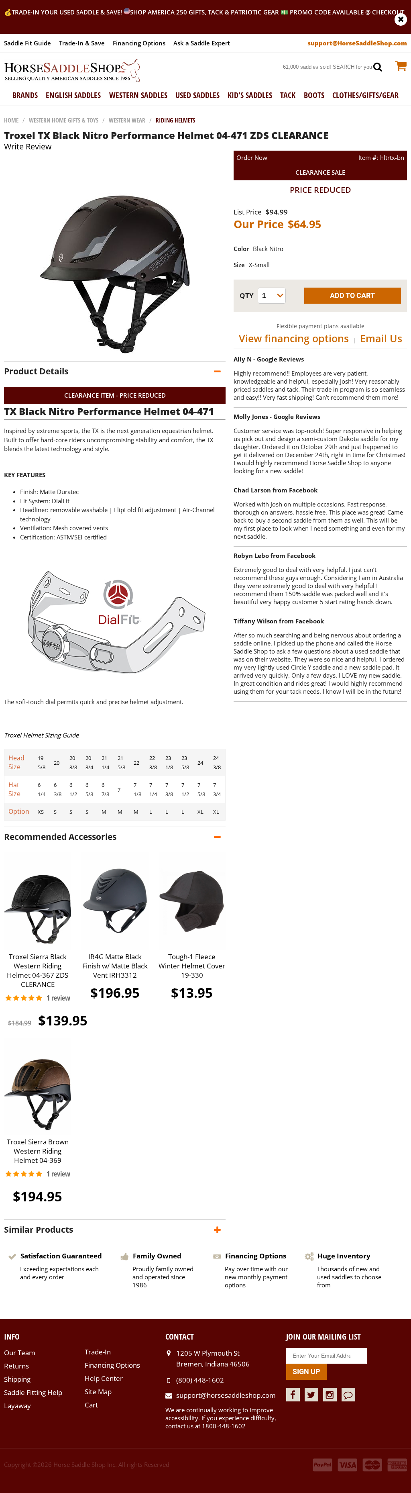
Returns (16, 1365)
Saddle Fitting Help (33, 1392)
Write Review (28, 146)
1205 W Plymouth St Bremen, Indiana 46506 (213, 1358)
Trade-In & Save (82, 43)
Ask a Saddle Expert (201, 43)
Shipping (17, 1379)
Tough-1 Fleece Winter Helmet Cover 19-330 (192, 966)
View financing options (294, 338)
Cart (91, 1404)
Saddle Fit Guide (27, 43)
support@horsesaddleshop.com (226, 1395)
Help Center (104, 1378)
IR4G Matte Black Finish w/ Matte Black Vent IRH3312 (115, 966)
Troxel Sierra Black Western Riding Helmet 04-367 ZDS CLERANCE (37, 970)
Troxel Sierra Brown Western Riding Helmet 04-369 (38, 1151)
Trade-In (98, 1351)
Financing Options (139, 43)
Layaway (17, 1405)
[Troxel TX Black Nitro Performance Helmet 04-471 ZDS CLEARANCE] (115, 353)
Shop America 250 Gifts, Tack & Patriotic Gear (204, 12)
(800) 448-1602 (200, 1380)
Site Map (98, 1391)
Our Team (19, 1352)
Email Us (381, 338)
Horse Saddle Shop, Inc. (72, 71)
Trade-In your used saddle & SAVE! (68, 12)
